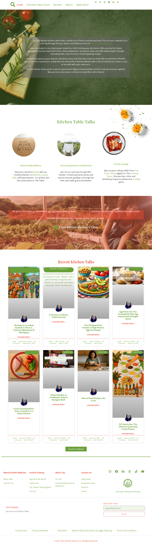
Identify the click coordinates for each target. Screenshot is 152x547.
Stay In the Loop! (110, 503)
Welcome (29, 40)
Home (20, 4)
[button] (76, 449)
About (69, 4)
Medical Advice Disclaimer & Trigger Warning (92, 530)
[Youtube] (110, 3)
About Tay (60, 472)
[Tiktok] (105, 3)
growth (36, 172)
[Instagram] (101, 3)
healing (75, 214)
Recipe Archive (99, 269)
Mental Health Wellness (30, 165)
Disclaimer (62, 530)
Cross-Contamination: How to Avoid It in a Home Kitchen (23, 411)
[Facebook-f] (97, 3)
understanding (83, 211)
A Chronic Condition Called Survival (58, 315)
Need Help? (82, 4)
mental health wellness (100, 43)
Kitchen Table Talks (38, 4)
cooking (136, 179)
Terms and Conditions (127, 530)
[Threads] (119, 3)
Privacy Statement (40, 530)
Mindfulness (35, 175)
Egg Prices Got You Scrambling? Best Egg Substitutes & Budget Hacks (128, 315)
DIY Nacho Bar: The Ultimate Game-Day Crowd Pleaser (128, 426)
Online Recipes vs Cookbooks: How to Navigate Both (59, 397)
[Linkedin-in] (114, 3)
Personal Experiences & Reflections (76, 165)
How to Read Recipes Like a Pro (93, 399)
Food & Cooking (121, 164)
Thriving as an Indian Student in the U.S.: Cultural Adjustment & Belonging (24, 329)
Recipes (57, 4)
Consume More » (24, 337)
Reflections (59, 270)
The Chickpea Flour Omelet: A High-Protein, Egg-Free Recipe (93, 327)
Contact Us (86, 472)
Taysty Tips (136, 269)
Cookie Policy (21, 530)
